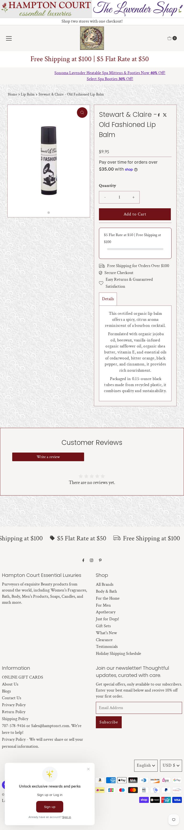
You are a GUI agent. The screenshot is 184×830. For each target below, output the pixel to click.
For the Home (108, 598)
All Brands (104, 584)
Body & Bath (106, 591)
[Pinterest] (100, 560)
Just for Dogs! (107, 619)
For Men (103, 605)
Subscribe (108, 722)
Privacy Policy (14, 705)
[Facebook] (83, 560)
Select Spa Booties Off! (92, 79)
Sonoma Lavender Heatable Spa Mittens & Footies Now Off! (92, 73)
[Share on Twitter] (165, 115)
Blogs (6, 691)
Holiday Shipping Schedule (118, 653)
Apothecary (105, 612)
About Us (10, 684)
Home (12, 94)
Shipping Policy (15, 719)
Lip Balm (28, 94)
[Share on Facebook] (159, 115)
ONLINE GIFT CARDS (22, 677)
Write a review (48, 457)
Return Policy (13, 712)
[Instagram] (91, 560)
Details (108, 299)
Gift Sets (103, 626)
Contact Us (11, 698)
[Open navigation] (8, 38)
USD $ (169, 765)
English (144, 765)
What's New (106, 633)
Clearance (104, 640)
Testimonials (107, 646)
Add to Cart (135, 214)
